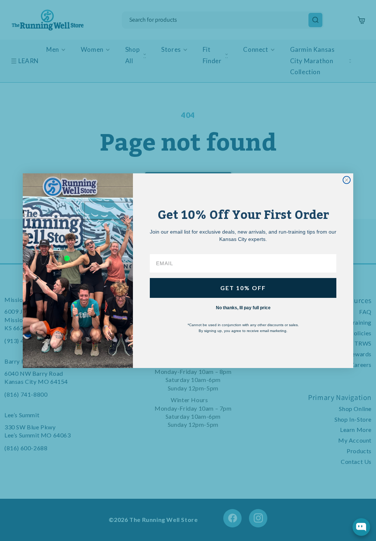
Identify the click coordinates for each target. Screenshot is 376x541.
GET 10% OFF (243, 287)
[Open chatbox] (361, 527)
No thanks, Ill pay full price (243, 307)
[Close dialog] (346, 180)
